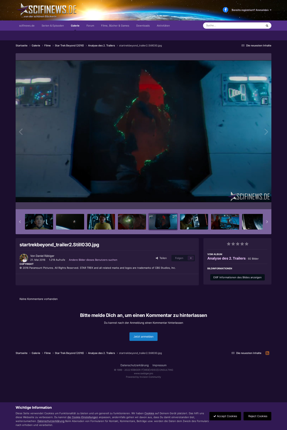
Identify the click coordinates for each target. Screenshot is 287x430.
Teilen (162, 258)
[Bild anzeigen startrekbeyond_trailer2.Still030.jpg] (163, 222)
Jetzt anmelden (143, 336)
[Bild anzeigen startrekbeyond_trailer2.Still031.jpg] (132, 222)
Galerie (75, 25)
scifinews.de (27, 25)
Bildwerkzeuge (253, 202)
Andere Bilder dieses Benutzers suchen (93, 259)
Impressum (159, 365)
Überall (254, 25)
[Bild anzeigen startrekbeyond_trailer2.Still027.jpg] (256, 222)
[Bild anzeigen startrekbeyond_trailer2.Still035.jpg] (39, 222)
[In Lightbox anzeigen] (143, 131)
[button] (20, 221)
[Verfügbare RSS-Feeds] (267, 353)
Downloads (143, 25)
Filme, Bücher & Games (115, 25)
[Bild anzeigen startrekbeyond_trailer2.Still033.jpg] (101, 222)
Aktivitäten (163, 25)
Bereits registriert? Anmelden (251, 10)
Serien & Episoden (53, 25)
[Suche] (267, 25)
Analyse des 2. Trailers (226, 258)
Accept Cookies (226, 416)
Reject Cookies (257, 416)
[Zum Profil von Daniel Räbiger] (24, 258)
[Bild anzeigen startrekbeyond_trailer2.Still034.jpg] (70, 222)
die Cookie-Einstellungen (82, 417)
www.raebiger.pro (143, 373)
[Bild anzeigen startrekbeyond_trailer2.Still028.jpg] (225, 222)
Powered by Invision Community (143, 376)
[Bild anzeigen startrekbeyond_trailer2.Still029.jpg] (194, 222)
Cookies (149, 413)
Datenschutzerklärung (134, 365)
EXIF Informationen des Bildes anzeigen (237, 277)
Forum (90, 25)
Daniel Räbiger (45, 255)
